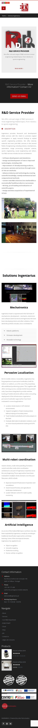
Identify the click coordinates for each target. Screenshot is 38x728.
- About (4, 613)
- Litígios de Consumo (8, 640)
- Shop (3, 630)
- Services (4, 616)
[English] (3, 3)
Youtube (7, 723)
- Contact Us (5, 636)
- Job (3, 633)
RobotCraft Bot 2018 (19, 662)
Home (4, 16)
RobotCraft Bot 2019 (19, 651)
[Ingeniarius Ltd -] (23, 7)
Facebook (3, 723)
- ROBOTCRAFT (6, 623)
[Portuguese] (5, 3)
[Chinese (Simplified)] (8, 3)
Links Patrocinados (23, 718)
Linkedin (10, 723)
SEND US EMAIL (19, 96)
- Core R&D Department (9, 620)
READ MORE (19, 68)
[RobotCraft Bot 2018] (7, 666)
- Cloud (4, 626)
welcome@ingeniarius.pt (11, 596)
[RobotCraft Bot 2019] (7, 654)
